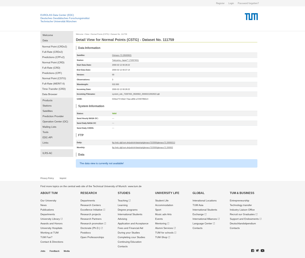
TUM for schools (164, 232)
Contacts (123, 246)
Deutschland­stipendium (243, 223)
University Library (50, 218)
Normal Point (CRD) (53, 62)
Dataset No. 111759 (119, 34)
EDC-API (47, 137)
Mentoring (160, 223)
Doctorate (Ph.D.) (90, 228)
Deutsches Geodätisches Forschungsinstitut (64, 18)
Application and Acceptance (133, 223)
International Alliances (205, 218)
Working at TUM (49, 232)
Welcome (48, 35)
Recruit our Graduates (242, 214)
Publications (47, 209)
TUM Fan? (46, 237)
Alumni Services (164, 228)
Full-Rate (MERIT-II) (53, 83)
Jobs (42, 251)
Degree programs (127, 209)
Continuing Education (130, 241)
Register (220, 3)
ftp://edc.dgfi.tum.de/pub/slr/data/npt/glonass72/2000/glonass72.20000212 (143, 142)
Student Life (162, 200)
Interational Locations (205, 200)
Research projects (90, 214)
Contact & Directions (51, 241)
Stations (47, 105)
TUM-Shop (161, 237)
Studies (124, 193)
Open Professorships (92, 237)
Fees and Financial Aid (130, 228)
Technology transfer (241, 205)
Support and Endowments (244, 218)
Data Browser (49, 94)
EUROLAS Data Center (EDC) (57, 15)
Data (45, 40)
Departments (47, 214)
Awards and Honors (51, 223)
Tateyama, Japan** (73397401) (125, 60)
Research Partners (90, 218)
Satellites (48, 111)
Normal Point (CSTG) (54, 78)
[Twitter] (257, 250)
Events (159, 218)
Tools (45, 132)
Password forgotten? (248, 3)
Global (199, 193)
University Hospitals (51, 228)
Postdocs (85, 232)
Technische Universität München (58, 21)
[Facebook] (252, 250)
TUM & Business (242, 193)
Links (45, 142)
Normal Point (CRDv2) (54, 46)
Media (67, 251)
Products (47, 100)
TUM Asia (198, 205)
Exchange (198, 214)
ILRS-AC (47, 153)
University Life (167, 193)
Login (231, 3)
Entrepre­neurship (239, 200)
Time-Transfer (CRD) (54, 88)
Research (88, 193)
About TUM (49, 193)
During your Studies (129, 232)
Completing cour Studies (131, 237)
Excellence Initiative (91, 209)
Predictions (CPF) (52, 73)
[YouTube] (263, 250)
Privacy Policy (47, 178)
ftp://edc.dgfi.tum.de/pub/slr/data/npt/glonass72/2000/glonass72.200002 (142, 147)
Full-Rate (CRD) (51, 67)
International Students (130, 214)
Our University (48, 200)
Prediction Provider (53, 116)
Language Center (202, 223)
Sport (158, 209)
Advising (122, 218)
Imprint (63, 178)
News (43, 205)
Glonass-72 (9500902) (121, 55)
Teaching (123, 200)
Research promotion (91, 223)
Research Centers (90, 205)
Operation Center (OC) (55, 121)
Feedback (54, 251)
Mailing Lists (49, 126)
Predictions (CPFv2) (53, 57)
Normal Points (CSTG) (100, 34)
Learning (123, 205)
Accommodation (164, 205)
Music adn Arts (163, 214)
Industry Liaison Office (242, 209)
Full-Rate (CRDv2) (52, 51)
